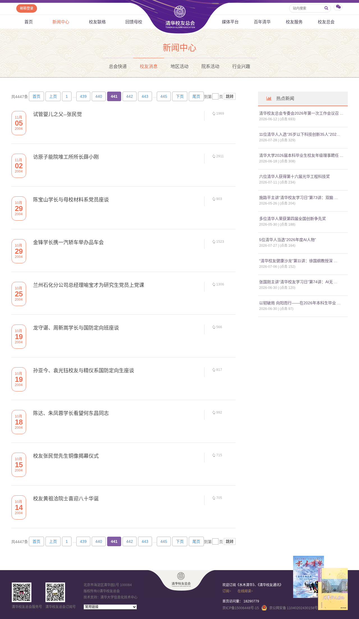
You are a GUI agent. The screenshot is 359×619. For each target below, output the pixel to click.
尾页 (196, 96)
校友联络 (97, 21)
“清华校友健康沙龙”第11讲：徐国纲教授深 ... (298, 261)
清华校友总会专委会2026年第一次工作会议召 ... (301, 113)
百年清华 (262, 21)
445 (163, 96)
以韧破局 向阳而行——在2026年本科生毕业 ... (299, 303)
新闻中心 (60, 21)
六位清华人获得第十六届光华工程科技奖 (294, 176)
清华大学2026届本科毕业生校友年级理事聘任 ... (301, 155)
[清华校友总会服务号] (21, 592)
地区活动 (179, 66)
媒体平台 (230, 21)
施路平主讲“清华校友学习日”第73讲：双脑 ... (298, 197)
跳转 (230, 96)
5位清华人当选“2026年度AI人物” (287, 239)
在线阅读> (245, 591)
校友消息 (149, 66)
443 (145, 96)
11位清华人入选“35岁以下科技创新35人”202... (299, 134)
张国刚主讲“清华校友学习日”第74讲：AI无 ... (298, 282)
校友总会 (326, 21)
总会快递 (118, 66)
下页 (180, 96)
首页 (28, 21)
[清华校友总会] (181, 579)
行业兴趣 (241, 66)
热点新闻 (285, 98)
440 (98, 96)
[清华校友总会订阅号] (55, 592)
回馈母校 (133, 21)
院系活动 (210, 66)
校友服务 (294, 21)
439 (83, 96)
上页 (53, 96)
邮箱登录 (26, 8)
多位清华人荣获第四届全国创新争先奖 (292, 218)
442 (129, 96)
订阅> (226, 591)
